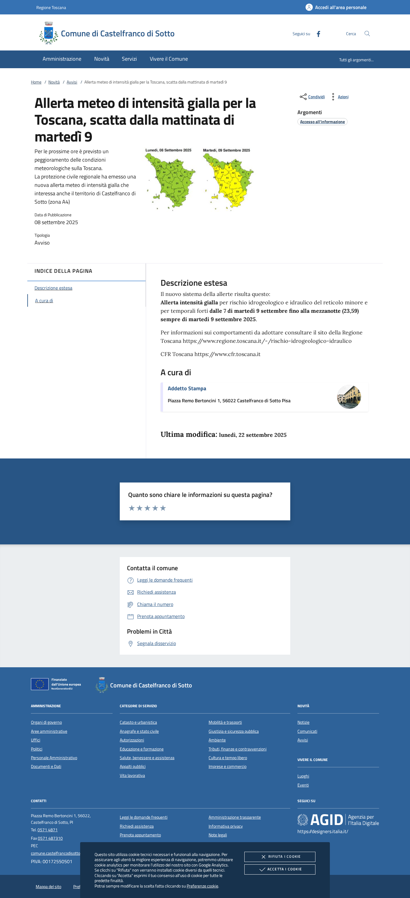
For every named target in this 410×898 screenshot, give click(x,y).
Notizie (303, 722)
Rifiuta (284, 856)
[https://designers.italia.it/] (338, 820)
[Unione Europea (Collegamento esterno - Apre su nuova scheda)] (57, 685)
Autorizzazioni (132, 740)
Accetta (284, 869)
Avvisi (72, 82)
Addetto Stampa (187, 388)
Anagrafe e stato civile (139, 731)
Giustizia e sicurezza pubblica (234, 731)
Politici (36, 749)
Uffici (35, 740)
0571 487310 (50, 838)
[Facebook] (316, 33)
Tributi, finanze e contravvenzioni (238, 749)
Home (36, 82)
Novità (54, 82)
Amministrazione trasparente (235, 817)
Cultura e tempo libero (228, 757)
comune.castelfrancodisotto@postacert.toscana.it (75, 853)
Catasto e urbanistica (138, 722)
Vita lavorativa (132, 775)
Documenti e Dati (46, 766)
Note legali (218, 835)
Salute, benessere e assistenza (147, 757)
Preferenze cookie (202, 886)
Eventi (303, 785)
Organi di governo (46, 722)
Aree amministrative (49, 731)
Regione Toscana (51, 7)
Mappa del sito (48, 886)
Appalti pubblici (133, 766)
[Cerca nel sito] (367, 33)
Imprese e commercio (227, 766)
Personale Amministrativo (54, 757)
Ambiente (217, 740)
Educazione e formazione (142, 749)
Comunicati (307, 731)
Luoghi (303, 776)
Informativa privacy (226, 826)
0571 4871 (48, 829)
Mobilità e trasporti (225, 722)
